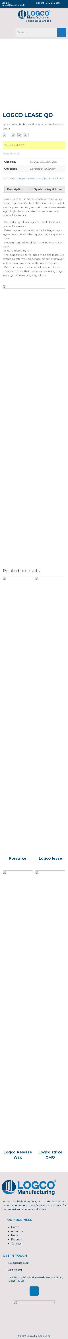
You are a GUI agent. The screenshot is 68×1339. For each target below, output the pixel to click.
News (14, 1235)
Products (17, 1239)
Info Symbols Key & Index (45, 189)
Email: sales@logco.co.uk (13, 3)
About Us (17, 1231)
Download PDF (14, 145)
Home (15, 1227)
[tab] (15, 189)
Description (15, 189)
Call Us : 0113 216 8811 (48, 2)
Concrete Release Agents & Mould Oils (40, 178)
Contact (16, 1243)
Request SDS (11, 153)
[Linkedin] (34, 1291)
